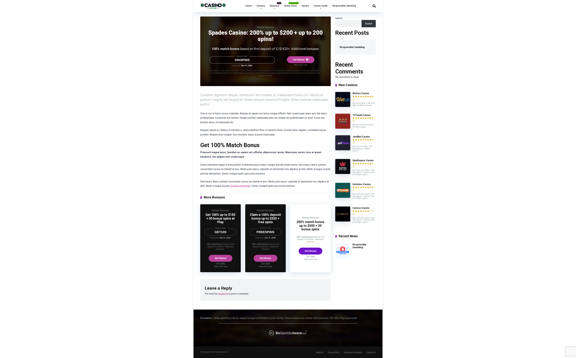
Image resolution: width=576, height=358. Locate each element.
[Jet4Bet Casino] (342, 149)
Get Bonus (299, 59)
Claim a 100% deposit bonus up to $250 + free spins (265, 218)
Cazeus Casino (360, 208)
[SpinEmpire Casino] (342, 173)
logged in (223, 293)
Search (338, 18)
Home (248, 5)
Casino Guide (320, 5)
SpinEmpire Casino (363, 160)
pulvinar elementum (240, 185)
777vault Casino (361, 115)
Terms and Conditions (353, 352)
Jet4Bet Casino (361, 136)
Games (305, 5)
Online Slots (290, 5)
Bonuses (274, 5)
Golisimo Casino (361, 184)
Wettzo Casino (360, 93)
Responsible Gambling (344, 5)
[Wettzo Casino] (342, 106)
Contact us (371, 352)
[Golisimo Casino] (342, 197)
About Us (319, 352)
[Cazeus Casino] (342, 220)
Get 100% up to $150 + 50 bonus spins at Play (220, 218)
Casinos (260, 5)
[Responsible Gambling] (342, 257)
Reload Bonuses (265, 27)
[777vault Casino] (342, 127)
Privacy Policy (333, 352)
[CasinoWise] (213, 5)
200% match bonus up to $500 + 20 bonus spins (310, 225)
